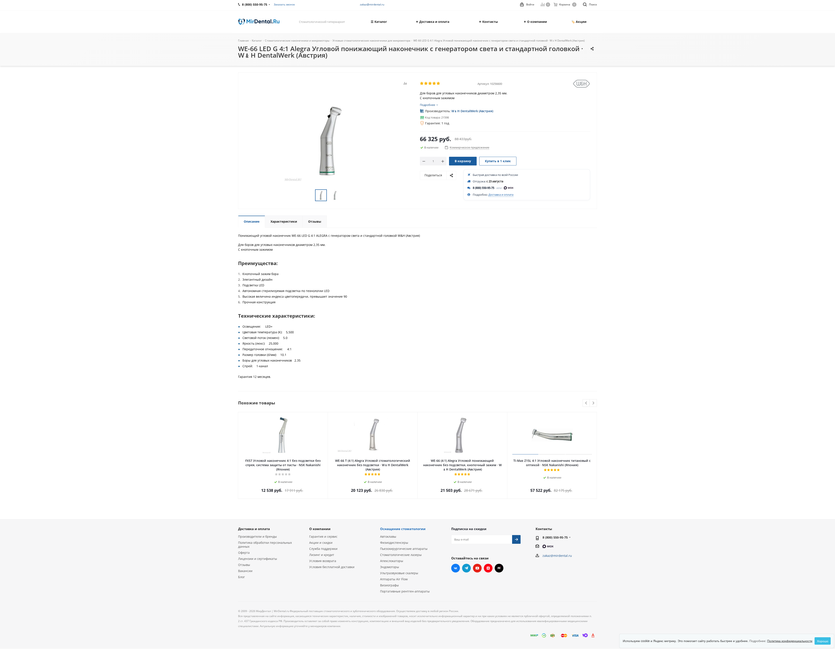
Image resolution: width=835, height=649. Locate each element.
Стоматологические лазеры (401, 555)
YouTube (477, 568)
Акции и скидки (320, 543)
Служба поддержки (323, 549)
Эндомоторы (389, 567)
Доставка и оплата (500, 195)
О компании (320, 529)
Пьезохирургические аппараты (404, 549)
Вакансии (245, 571)
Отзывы (244, 565)
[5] (438, 83)
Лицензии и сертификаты (257, 559)
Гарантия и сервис (323, 536)
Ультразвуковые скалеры (399, 573)
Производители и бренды (257, 536)
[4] (434, 83)
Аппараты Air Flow (394, 579)
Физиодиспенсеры (394, 543)
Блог (241, 577)
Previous (586, 403)
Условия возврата (322, 561)
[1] (422, 83)
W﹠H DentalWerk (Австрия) (472, 111)
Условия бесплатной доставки (331, 567)
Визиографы (389, 585)
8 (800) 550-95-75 (483, 188)
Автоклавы (388, 536)
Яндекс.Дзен (488, 568)
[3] (430, 83)
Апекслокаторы (391, 561)
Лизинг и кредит (321, 555)
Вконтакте (455, 568)
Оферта (244, 553)
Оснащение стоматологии (403, 529)
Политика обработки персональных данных (265, 545)
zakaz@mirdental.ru (372, 4)
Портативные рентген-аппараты (405, 591)
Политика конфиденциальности (789, 641)
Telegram (466, 568)
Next (593, 403)
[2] (426, 83)
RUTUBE (499, 568)
